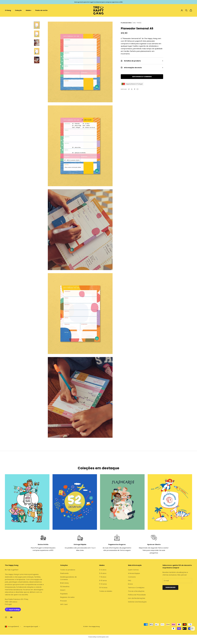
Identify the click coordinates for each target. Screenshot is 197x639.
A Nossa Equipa (134, 573)
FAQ (129, 580)
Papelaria (64, 594)
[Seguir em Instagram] (6, 617)
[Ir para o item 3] (37, 42)
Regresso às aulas (67, 597)
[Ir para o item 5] (37, 60)
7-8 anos (102, 577)
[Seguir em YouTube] (11, 617)
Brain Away (64, 583)
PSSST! (62, 590)
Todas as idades (105, 591)
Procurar (63, 601)
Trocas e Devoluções (136, 591)
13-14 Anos (103, 587)
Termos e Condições (136, 587)
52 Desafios (64, 586)
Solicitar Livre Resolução (137, 602)
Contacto (132, 577)
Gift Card (63, 604)
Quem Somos (133, 570)
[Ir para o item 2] (37, 33)
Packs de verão (41, 10)
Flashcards (64, 573)
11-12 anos (103, 584)
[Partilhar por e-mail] (137, 89)
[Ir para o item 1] (37, 25)
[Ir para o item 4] (37, 51)
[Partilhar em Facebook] (129, 89)
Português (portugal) (31, 626)
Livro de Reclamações (136, 598)
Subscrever (170, 587)
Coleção (18, 10)
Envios (130, 584)
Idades (28, 10)
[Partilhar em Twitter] (132, 89)
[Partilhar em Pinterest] (134, 89)
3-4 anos (102, 570)
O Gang (8, 10)
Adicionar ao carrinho (142, 76)
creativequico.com (102, 637)
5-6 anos (102, 573)
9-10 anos (103, 580)
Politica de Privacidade (137, 595)
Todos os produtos (67, 570)
